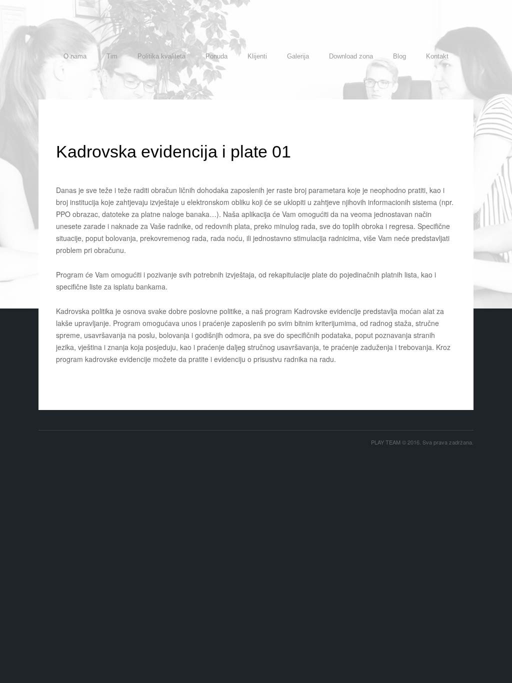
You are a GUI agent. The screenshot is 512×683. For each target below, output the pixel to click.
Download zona (351, 56)
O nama (75, 56)
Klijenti (257, 56)
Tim (112, 56)
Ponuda (217, 56)
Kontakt (437, 56)
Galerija (298, 56)
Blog (399, 56)
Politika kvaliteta (162, 56)
